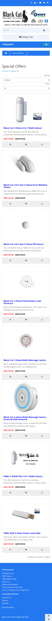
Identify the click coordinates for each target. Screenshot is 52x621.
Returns (5, 600)
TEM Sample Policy (9, 579)
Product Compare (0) (10, 71)
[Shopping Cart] (44, 3)
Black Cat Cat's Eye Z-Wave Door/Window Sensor (25, 186)
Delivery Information (10, 584)
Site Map (5, 603)
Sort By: (47, 75)
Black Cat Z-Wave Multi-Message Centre (25, 360)
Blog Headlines (8, 607)
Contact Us (6, 597)
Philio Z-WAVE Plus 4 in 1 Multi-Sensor (23, 476)
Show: (47, 84)
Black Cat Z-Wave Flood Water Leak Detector (22, 302)
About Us (5, 582)
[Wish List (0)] (40, 3)
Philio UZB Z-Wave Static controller (22, 533)
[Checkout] (48, 3)
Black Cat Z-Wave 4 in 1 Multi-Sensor (23, 127)
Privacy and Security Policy (12, 587)
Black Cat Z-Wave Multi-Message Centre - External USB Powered (25, 418)
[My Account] (35, 3)
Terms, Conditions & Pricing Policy (15, 590)
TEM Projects (7, 576)
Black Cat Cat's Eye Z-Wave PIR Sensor (24, 244)
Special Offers (18, 53)
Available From (8, 573)
